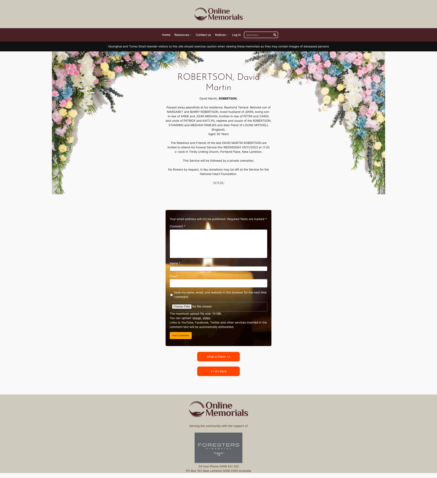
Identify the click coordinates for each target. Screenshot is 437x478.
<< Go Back (218, 371)
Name (175, 263)
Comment (177, 226)
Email (174, 276)
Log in (236, 35)
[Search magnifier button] (275, 35)
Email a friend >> (218, 356)
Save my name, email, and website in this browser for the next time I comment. (220, 295)
